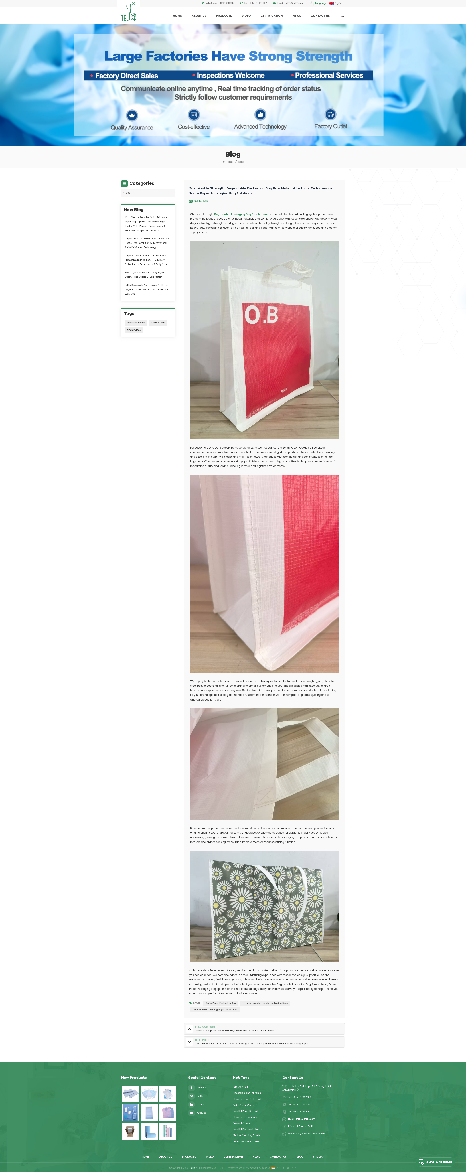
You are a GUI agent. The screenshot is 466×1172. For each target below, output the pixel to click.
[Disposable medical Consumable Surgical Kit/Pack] (130, 1112)
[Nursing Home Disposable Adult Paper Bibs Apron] (149, 1112)
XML (221, 1168)
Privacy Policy (234, 1168)
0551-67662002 (258, 3)
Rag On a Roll (240, 1087)
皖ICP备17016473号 (286, 1168)
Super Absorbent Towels (246, 1141)
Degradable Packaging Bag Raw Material (241, 214)
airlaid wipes (134, 330)
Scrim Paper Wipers (243, 1105)
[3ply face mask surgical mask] (149, 1094)
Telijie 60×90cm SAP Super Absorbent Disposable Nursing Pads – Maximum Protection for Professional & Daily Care (146, 260)
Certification (272, 15)
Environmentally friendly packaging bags (265, 1003)
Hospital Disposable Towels (247, 1129)
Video (246, 15)
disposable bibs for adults (247, 1093)
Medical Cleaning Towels (246, 1135)
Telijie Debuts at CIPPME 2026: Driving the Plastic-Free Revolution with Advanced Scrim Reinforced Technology (147, 243)
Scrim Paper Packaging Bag (221, 1003)
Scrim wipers (158, 323)
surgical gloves (241, 1123)
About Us (199, 15)
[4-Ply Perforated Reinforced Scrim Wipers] (130, 1131)
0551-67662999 (302, 1112)
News (297, 15)
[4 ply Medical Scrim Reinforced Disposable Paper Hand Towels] (167, 1094)
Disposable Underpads (245, 1117)
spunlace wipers (136, 323)
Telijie (311, 1126)
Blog (241, 162)
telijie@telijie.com (294, 3)
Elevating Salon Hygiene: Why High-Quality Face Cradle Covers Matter (144, 275)
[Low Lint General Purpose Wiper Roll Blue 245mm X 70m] (149, 1131)
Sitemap (318, 1157)
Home (177, 15)
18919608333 (227, 3)
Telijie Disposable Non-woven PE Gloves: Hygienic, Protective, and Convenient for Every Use (147, 289)
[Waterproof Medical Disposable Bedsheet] (130, 1094)
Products (224, 15)
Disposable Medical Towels (247, 1099)
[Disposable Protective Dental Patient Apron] (167, 1112)
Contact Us (320, 15)
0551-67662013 (301, 1104)
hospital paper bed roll (245, 1111)
